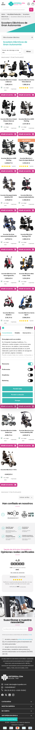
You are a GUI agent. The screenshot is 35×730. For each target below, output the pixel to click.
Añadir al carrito (8, 95)
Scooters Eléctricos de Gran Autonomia (15, 43)
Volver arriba (26, 497)
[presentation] (2, 514)
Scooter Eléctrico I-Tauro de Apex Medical (26, 159)
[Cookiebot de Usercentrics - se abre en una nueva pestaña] (25, 328)
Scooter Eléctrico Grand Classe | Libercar (9, 120)
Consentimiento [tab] (7, 333)
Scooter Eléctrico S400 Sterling (26, 120)
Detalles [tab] (17, 333)
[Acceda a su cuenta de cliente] (28, 4)
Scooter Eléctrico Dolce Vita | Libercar (26, 81)
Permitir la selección (17, 394)
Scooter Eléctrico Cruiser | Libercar (8, 81)
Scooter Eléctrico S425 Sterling (8, 159)
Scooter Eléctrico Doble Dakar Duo (9, 431)
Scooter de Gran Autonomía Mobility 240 (9, 235)
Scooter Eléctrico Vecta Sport (26, 314)
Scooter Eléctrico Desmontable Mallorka (26, 196)
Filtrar (28, 51)
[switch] (30, 369)
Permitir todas (17, 388)
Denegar (17, 400)
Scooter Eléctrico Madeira (8, 314)
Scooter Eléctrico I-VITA (9, 470)
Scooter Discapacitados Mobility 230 (8, 196)
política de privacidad (24, 639)
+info (30, 634)
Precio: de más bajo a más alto (11, 51)
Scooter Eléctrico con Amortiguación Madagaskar (8, 275)
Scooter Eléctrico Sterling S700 (26, 235)
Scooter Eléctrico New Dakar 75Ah (26, 274)
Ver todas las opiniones (17, 572)
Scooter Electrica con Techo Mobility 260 (26, 431)
